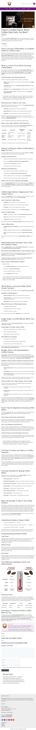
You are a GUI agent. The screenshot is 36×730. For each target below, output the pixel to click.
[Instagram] (9, 720)
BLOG (19, 8)
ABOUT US (28, 8)
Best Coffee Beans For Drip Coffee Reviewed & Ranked (13, 679)
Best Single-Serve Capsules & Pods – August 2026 (12, 676)
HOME (6, 8)
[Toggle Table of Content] (5, 45)
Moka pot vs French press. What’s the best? (11, 683)
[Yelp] (11, 720)
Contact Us (3, 725)
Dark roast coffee (4, 555)
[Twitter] (7, 720)
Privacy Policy (3, 726)
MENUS (10, 8)
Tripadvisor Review (4, 722)
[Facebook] (2, 720)
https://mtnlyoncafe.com (6, 710)
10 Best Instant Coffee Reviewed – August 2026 (12, 678)
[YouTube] (13, 720)
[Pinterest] (4, 720)
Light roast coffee (4, 538)
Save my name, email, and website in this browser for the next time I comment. (17, 667)
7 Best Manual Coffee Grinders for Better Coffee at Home (13, 681)
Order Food (3, 723)
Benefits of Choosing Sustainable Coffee (14, 643)
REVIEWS (14, 8)
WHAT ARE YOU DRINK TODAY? (11, 638)
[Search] (34, 4)
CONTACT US (23, 8)
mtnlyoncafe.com (19, 397)
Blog (3, 633)
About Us (2, 724)
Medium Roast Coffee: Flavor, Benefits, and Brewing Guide (17, 120)
